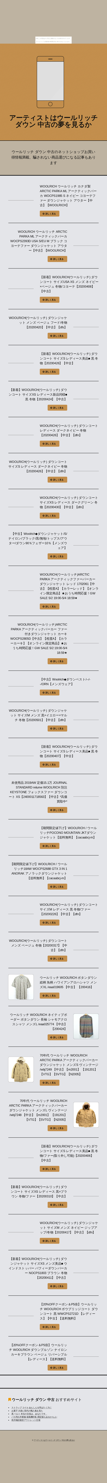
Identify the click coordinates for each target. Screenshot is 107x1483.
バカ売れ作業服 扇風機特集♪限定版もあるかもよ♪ (34, 1417)
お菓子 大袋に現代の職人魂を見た (27, 1411)
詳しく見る (51, 214)
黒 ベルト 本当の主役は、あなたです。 (29, 1414)
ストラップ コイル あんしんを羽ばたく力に (31, 1407)
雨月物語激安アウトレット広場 (25, 1420)
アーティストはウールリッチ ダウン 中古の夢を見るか (53, 121)
